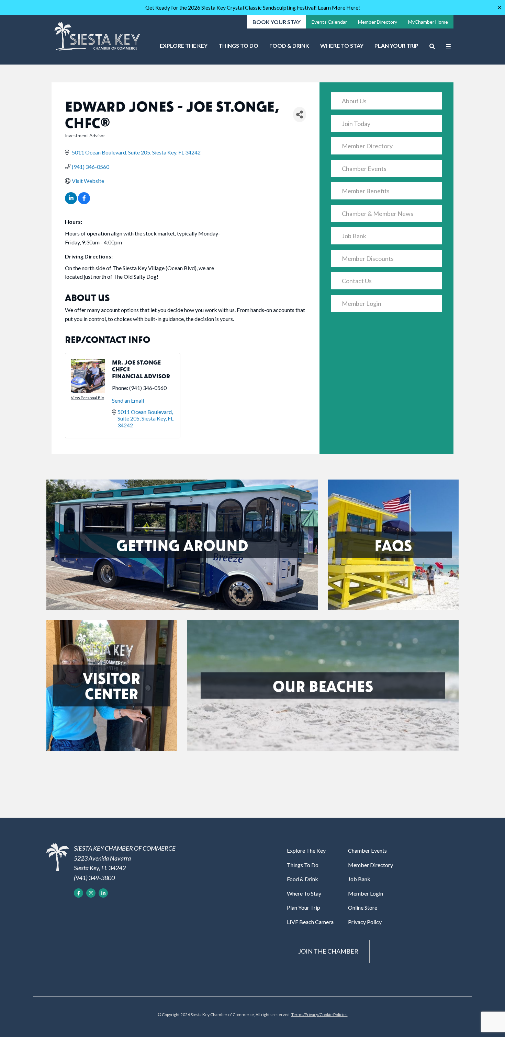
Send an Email (128, 400)
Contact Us (357, 281)
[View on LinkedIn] (71, 202)
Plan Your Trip (396, 45)
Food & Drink (289, 45)
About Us (354, 101)
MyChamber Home (428, 22)
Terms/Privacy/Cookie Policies (319, 1014)
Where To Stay (341, 45)
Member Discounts (368, 258)
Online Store (362, 907)
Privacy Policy (365, 922)
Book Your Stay (276, 22)
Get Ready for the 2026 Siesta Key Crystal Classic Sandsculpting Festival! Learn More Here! (252, 7)
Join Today (356, 123)
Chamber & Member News (377, 213)
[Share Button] (299, 114)
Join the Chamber (328, 951)
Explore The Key (183, 45)
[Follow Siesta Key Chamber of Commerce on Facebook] (78, 893)
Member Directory (377, 22)
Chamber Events (364, 168)
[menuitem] (183, 48)
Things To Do (238, 45)
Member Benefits (366, 191)
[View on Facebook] (84, 202)
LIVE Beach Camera (310, 922)
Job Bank (354, 236)
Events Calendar (329, 22)
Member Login (361, 303)
